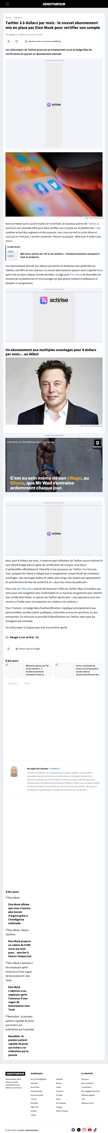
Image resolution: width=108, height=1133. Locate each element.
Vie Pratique (61, 1103)
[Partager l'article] (8, 41)
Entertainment (36, 1091)
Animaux (34, 1083)
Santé (58, 1087)
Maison (59, 1083)
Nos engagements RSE (90, 1091)
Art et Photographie (39, 1079)
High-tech (18, 17)
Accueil (8, 17)
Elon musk (12, 683)
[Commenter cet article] (17, 41)
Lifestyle (59, 1079)
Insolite (34, 1111)
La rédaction (86, 1087)
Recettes (34, 1103)
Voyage (59, 1107)
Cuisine (34, 1099)
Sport (58, 1099)
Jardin (33, 1115)
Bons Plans (35, 1087)
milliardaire (26, 589)
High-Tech (35, 1107)
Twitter (92, 224)
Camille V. (13, 34)
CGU (83, 1099)
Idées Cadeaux (62, 1111)
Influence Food (87, 1103)
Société (59, 1095)
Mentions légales (88, 1095)
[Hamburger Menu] (7, 4)
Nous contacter (87, 1083)
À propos (85, 1079)
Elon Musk (76, 275)
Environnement (37, 1095)
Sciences (59, 1091)
